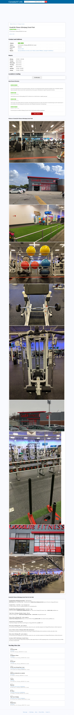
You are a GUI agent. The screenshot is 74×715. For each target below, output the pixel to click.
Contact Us (48, 712)
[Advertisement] (37, 12)
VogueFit (12, 679)
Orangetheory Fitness (14, 655)
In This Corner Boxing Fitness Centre (17, 667)
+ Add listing (31, 712)
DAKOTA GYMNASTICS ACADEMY (17, 673)
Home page (25, 712)
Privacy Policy (41, 712)
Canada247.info (16, 2)
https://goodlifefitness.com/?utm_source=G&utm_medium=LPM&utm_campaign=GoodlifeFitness (35, 50)
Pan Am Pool (12, 661)
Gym (19, 43)
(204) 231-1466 (11, 34)
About (36, 712)
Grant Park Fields (13, 649)
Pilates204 (12, 685)
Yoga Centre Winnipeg (14, 696)
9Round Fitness (13, 702)
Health (22, 43)
